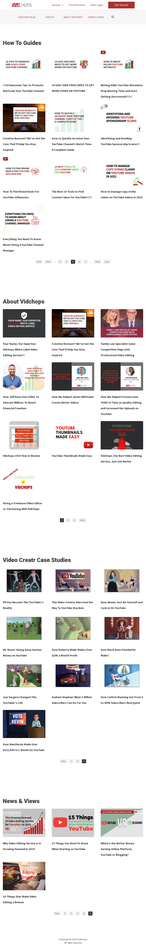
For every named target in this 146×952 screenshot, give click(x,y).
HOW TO (49, 17)
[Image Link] (24, 65)
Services (56, 5)
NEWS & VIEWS (96, 17)
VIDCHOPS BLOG (27, 17)
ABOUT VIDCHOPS (73, 17)
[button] (61, 5)
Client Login (96, 5)
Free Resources (77, 5)
